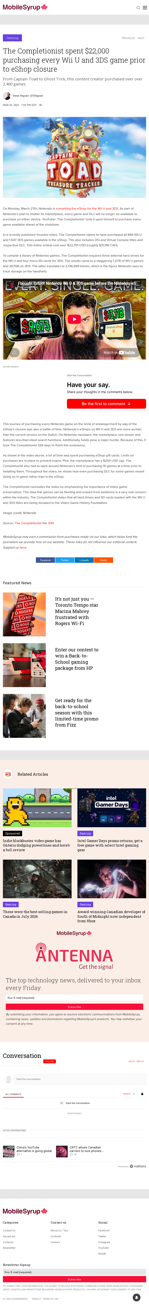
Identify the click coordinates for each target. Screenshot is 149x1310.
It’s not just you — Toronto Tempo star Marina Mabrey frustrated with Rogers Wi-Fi (76, 611)
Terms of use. (50, 1298)
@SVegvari (36, 95)
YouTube (103, 1248)
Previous (128, 38)
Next (141, 38)
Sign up (140, 1061)
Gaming (12, 38)
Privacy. (37, 1298)
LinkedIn (84, 560)
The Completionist (28, 523)
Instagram (104, 1242)
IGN (51, 523)
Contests (8, 1242)
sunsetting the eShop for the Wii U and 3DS (87, 208)
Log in (131, 1061)
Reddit (103, 560)
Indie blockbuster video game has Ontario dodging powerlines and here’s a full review (36, 845)
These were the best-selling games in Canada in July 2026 (35, 914)
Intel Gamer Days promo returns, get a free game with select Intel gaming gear (109, 845)
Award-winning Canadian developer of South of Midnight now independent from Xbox (111, 916)
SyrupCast (9, 1236)
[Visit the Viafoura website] (138, 1166)
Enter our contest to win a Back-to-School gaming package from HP (76, 659)
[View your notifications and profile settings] (142, 1094)
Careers (55, 1242)
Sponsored (12, 833)
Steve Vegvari (21, 95)
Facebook (45, 560)
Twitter (64, 560)
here (22, 547)
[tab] (13, 1094)
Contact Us (9, 1230)
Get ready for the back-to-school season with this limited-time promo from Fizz (76, 712)
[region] (74, 1110)
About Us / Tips (59, 1230)
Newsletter (9, 1248)
